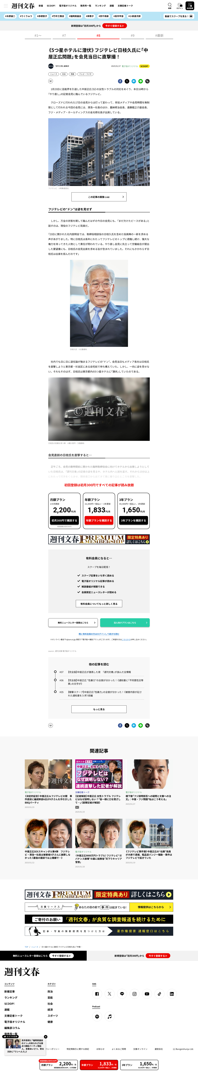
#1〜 (37, 36)
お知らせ (100, 1049)
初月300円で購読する (64, 520)
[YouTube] (147, 994)
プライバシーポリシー (49, 1049)
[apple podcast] (110, 1016)
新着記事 (9, 991)
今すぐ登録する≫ (114, 25)
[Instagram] (134, 994)
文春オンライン (140, 1049)
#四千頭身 (104, 16)
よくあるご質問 (119, 1049)
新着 (41, 5)
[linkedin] (172, 994)
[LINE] (122, 994)
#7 (64, 36)
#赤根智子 (42, 16)
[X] (110, 994)
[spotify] (97, 1016)
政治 (50, 991)
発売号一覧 (85, 5)
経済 (50, 1010)
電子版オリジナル (68, 5)
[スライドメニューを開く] (6, 6)
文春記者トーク (125, 5)
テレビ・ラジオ (85, 74)
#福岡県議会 (75, 16)
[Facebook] (97, 994)
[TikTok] (159, 994)
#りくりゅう (26, 16)
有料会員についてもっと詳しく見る (99, 603)
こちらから (126, 639)
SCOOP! (51, 5)
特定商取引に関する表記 (78, 1049)
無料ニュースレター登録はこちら (73, 622)
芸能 (72, 74)
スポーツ (53, 1016)
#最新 (159, 36)
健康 (50, 1022)
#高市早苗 (118, 16)
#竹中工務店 (58, 16)
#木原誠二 (10, 16)
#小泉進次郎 (134, 16)
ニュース (53, 74)
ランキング (100, 5)
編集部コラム (12, 1028)
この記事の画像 (99, 197)
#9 (133, 36)
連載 (112, 5)
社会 (64, 74)
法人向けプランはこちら (125, 622)
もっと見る (99, 709)
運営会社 (159, 1049)
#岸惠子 (90, 16)
